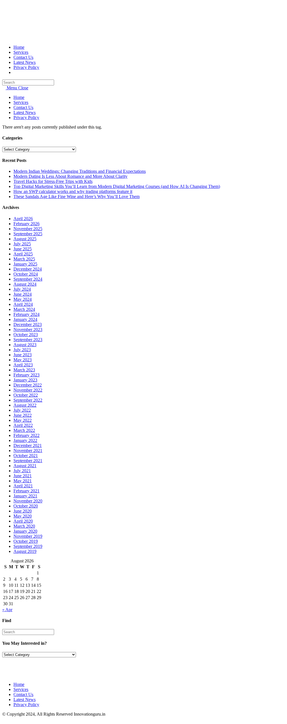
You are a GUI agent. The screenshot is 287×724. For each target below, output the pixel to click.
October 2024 (25, 274)
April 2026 (23, 218)
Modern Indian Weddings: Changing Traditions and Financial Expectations (79, 171)
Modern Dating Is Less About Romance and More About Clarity (70, 176)
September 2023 (27, 339)
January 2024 (25, 319)
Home (18, 97)
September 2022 (27, 400)
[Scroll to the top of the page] (4, 719)
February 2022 (26, 435)
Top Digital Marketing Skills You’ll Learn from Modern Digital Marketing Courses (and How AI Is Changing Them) (116, 186)
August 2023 (24, 344)
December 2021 (27, 445)
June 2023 (22, 354)
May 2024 (22, 299)
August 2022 (24, 405)
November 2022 (27, 390)
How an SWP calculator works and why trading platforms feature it (72, 191)
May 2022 (22, 420)
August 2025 (24, 238)
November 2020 (27, 501)
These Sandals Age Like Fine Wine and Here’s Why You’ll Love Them (76, 196)
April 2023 (23, 364)
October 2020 (25, 506)
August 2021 (24, 465)
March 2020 (24, 526)
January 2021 (25, 495)
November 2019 (27, 536)
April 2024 (23, 304)
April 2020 (23, 521)
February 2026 (26, 223)
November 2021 (27, 450)
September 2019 (27, 546)
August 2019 (24, 551)
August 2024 (24, 284)
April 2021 (23, 485)
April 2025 (23, 254)
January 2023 (25, 380)
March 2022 (24, 430)
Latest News (24, 112)
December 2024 (27, 269)
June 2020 (22, 511)
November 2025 (27, 228)
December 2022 (27, 385)
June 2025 (22, 248)
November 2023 (27, 329)
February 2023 (26, 375)
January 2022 (25, 440)
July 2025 (22, 243)
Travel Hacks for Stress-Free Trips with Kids (52, 181)
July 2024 (22, 289)
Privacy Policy (26, 117)
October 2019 (25, 541)
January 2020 (25, 531)
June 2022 (22, 415)
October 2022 (25, 395)
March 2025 (24, 259)
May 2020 (22, 516)
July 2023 (22, 349)
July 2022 (22, 410)
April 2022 (23, 425)
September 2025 (27, 233)
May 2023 (22, 359)
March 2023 (24, 369)
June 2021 (22, 475)
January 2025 (25, 264)
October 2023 (25, 334)
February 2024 (26, 314)
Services (20, 102)
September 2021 (27, 460)
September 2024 (27, 279)
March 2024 (24, 309)
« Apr (7, 609)
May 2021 (22, 480)
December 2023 (27, 324)
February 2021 (26, 490)
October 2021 (25, 455)
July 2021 (22, 470)
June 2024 (22, 294)
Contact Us (23, 107)
